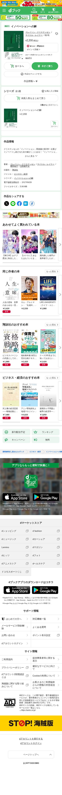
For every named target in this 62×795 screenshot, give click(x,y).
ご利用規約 (7, 659)
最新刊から (53, 105)
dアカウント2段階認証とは (13, 675)
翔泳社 (15, 170)
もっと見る (51, 271)
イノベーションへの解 (30, 110)
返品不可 (28, 58)
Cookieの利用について (44, 675)
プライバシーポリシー (13, 667)
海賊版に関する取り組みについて (13, 685)
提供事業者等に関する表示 (44, 659)
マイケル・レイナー (34, 35)
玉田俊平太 (25, 166)
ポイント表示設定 (41, 635)
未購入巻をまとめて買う (33, 98)
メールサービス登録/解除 (13, 627)
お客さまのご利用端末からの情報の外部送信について (44, 685)
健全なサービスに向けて (44, 667)
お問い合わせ (8, 635)
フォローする (56, 33)
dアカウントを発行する (31, 738)
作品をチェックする (33, 74)
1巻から (43, 105)
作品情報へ (29, 81)
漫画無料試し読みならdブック (13, 452)
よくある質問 (39, 627)
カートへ (19, 66)
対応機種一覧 (39, 619)
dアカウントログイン (12, 643)
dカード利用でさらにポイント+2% (37, 55)
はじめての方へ (13, 619)
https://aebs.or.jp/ (28, 710)
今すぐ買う (47, 66)
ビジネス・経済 (21, 174)
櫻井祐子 (14, 166)
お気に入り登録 (51, 91)
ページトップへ (31, 754)
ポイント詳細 (32, 49)
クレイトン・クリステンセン (37, 32)
